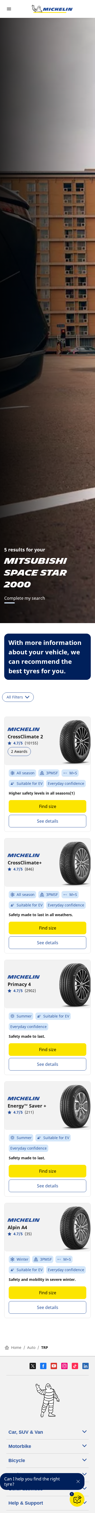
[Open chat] (77, 1499)
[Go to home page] (52, 9)
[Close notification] (78, 1481)
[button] (72, 1494)
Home (16, 1347)
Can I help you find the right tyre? (32, 1481)
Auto (31, 1347)
